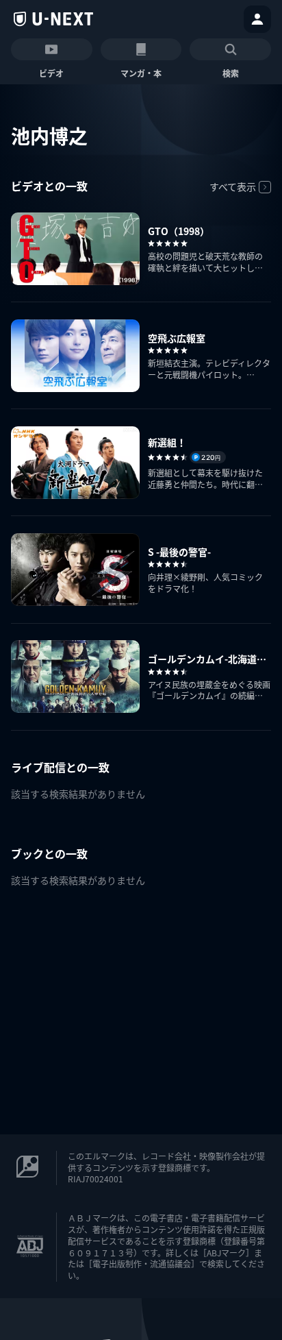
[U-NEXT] (53, 19)
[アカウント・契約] (257, 19)
